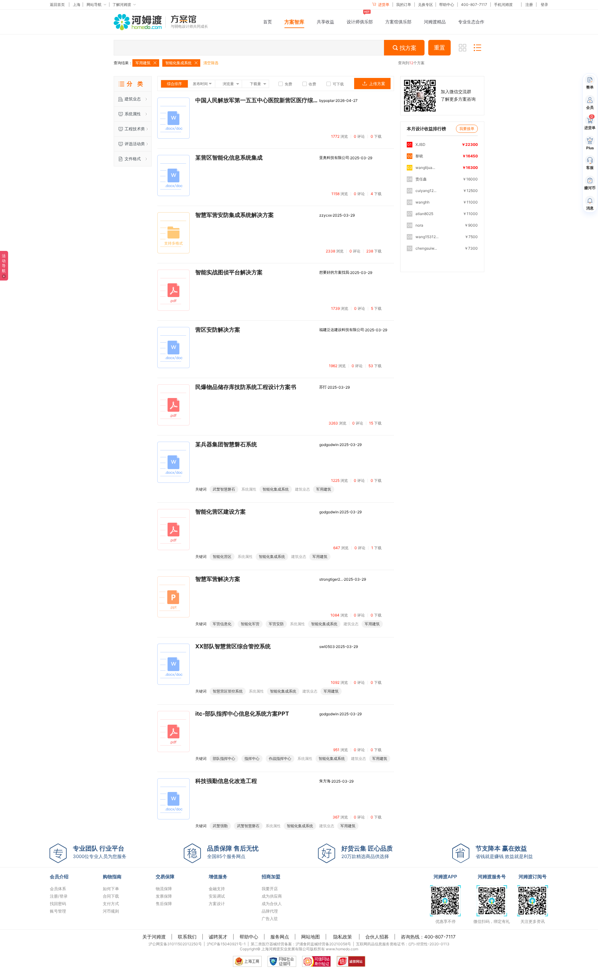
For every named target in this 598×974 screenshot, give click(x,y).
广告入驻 (270, 918)
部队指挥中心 (224, 758)
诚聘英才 (218, 937)
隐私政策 (342, 937)
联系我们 (187, 937)
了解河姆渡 (121, 4)
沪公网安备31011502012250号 (175, 944)
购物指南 (112, 877)
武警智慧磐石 (224, 489)
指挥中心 (251, 758)
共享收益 (325, 21)
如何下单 (111, 888)
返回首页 (57, 4)
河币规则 (111, 911)
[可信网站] (316, 961)
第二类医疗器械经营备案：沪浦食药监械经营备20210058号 (301, 944)
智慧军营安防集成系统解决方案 (234, 215)
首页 (267, 21)
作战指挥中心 (280, 758)
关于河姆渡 (154, 937)
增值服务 (218, 877)
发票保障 (164, 896)
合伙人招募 (377, 937)
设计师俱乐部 (360, 21)
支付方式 (111, 903)
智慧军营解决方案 (217, 579)
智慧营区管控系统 (228, 691)
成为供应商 (272, 896)
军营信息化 (222, 623)
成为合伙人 (272, 903)
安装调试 (217, 896)
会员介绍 (59, 877)
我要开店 (270, 888)
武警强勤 (220, 825)
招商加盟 (271, 877)
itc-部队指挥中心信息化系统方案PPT (242, 714)
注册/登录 (59, 896)
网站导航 (94, 4)
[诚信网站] (351, 961)
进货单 (383, 4)
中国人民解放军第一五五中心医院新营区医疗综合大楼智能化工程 (257, 100)
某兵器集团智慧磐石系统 (226, 444)
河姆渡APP (445, 877)
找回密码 (58, 903)
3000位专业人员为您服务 (99, 852)
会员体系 (58, 888)
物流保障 (164, 888)
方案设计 (217, 903)
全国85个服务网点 (233, 852)
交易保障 (165, 877)
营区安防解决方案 (217, 330)
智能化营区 (222, 556)
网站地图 (310, 937)
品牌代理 (270, 911)
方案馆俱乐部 (398, 21)
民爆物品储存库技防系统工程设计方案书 (245, 387)
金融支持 (217, 888)
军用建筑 (323, 489)
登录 (544, 4)
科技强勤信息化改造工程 (226, 781)
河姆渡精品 (435, 21)
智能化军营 (250, 623)
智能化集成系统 (276, 489)
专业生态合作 (471, 21)
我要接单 (466, 128)
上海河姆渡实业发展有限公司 (285, 949)
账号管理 (58, 911)
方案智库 (294, 22)
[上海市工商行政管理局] (247, 961)
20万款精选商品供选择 (367, 852)
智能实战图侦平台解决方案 (229, 272)
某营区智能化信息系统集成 (229, 158)
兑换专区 (425, 4)
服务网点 (279, 937)
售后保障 (164, 903)
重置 (439, 48)
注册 (529, 4)
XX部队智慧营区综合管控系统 (233, 646)
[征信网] (282, 961)
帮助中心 (446, 4)
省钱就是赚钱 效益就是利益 (504, 852)
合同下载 (111, 896)
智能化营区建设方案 (220, 512)
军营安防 (276, 623)
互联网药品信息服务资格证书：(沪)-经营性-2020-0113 (402, 944)
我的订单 (403, 4)
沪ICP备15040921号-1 (226, 944)
